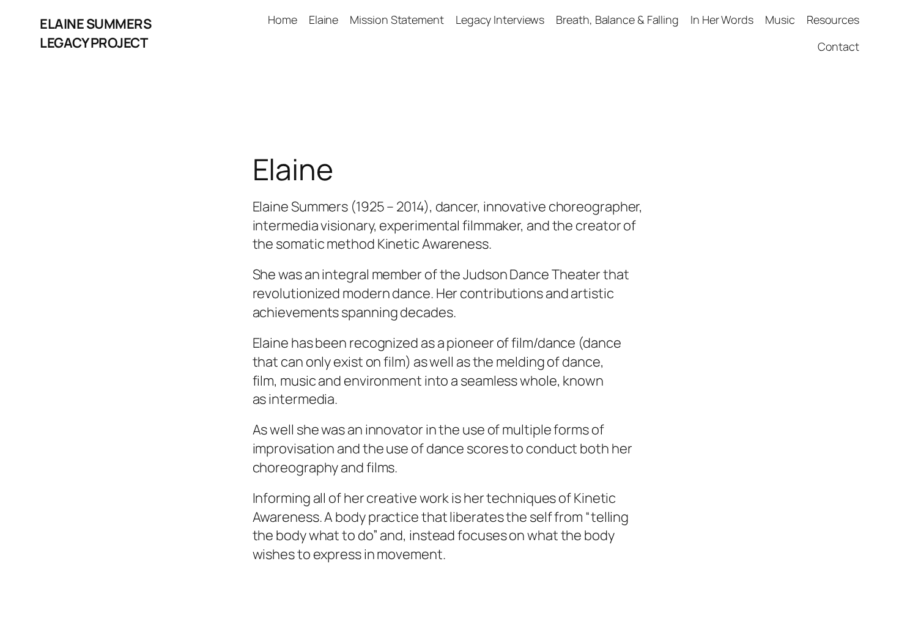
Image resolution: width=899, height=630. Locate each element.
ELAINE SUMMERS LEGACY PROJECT (95, 33)
